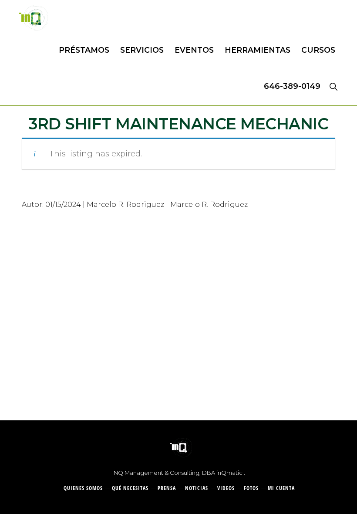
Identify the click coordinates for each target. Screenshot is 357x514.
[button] (333, 86)
